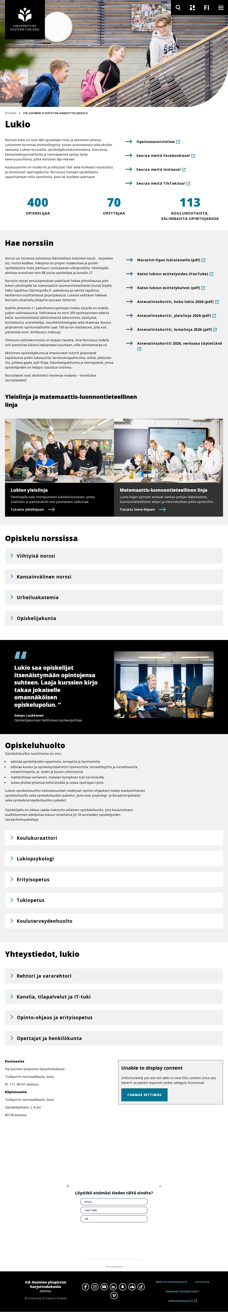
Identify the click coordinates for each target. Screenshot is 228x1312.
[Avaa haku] (178, 7)
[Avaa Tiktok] (141, 1287)
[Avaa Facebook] (85, 1287)
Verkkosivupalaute (180, 1302)
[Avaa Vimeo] (114, 1296)
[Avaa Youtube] (104, 1287)
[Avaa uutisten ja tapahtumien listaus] (192, 7)
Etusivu (10, 113)
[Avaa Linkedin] (113, 1287)
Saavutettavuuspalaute (171, 1281)
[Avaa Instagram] (95, 1287)
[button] (114, 556)
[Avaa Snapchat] (122, 1287)
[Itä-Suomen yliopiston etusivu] (25, 19)
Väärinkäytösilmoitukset (182, 1291)
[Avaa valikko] (221, 7)
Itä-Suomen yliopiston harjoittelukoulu (55, 113)
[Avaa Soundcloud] (132, 1287)
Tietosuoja (202, 1281)
